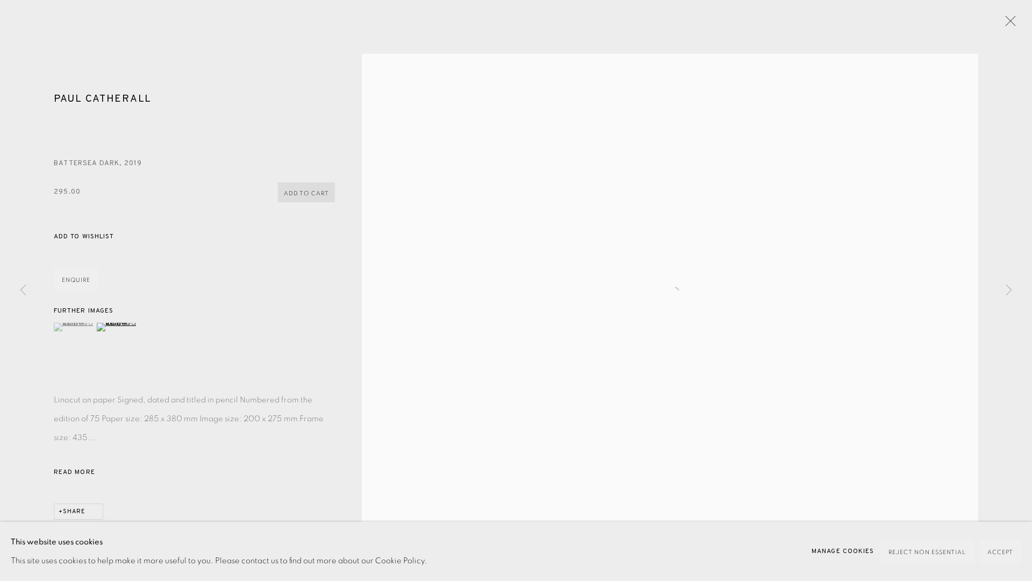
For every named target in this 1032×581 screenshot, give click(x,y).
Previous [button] (23, 290)
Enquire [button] (76, 280)
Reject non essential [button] (927, 552)
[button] (84, 237)
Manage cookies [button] (843, 551)
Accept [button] (1000, 552)
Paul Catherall (103, 99)
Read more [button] (74, 472)
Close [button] (1008, 24)
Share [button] (74, 511)
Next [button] (1009, 290)
